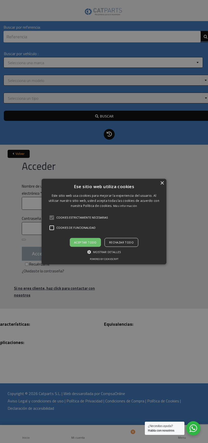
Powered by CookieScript (104, 259)
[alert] (104, 221)
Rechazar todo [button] (121, 242)
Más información (125, 206)
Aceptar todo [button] (85, 242)
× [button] (162, 183)
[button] (104, 221)
